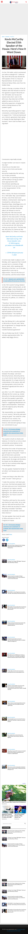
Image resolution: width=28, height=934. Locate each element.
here (10, 534)
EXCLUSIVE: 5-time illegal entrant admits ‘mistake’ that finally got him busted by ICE (17, 593)
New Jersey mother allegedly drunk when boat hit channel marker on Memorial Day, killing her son (16, 768)
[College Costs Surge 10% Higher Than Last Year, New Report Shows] (4, 561)
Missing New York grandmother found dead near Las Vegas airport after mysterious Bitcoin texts (17, 608)
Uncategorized (11, 543)
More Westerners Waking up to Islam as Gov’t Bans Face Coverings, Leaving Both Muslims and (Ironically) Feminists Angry (16, 656)
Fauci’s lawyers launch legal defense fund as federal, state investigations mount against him (16, 704)
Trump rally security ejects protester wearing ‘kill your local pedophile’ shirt (16, 671)
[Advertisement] (14, 19)
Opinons (7, 36)
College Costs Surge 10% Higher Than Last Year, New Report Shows (17, 562)
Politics (12, 36)
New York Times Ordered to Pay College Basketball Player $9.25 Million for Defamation (16, 546)
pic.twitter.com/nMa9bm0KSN (14, 246)
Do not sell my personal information (16, 930)
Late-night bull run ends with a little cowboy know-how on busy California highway (15, 736)
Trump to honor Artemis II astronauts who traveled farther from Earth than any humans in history (16, 624)
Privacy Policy (20, 929)
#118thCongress (14, 243)
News (3, 36)
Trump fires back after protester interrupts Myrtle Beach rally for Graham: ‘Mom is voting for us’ (16, 640)
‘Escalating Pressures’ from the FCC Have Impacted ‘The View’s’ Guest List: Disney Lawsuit (16, 720)
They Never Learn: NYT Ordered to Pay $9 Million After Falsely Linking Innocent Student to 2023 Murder (16, 752)
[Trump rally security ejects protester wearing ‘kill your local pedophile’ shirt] (4, 670)
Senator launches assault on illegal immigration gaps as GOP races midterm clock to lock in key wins (16, 577)
